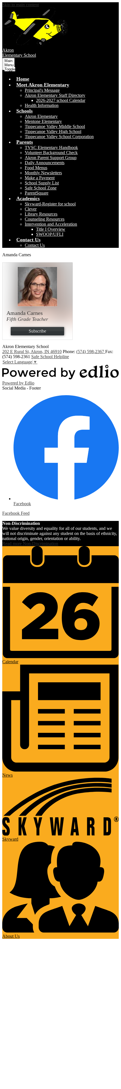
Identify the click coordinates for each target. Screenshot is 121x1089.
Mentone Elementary (43, 121)
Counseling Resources (44, 219)
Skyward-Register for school (50, 204)
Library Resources (41, 214)
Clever (31, 209)
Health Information (42, 105)
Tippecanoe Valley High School (53, 131)
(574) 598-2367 (90, 351)
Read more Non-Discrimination (30, 543)
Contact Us (35, 245)
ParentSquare (36, 193)
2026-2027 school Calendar (60, 100)
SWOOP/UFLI (49, 234)
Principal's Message (42, 90)
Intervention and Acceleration (51, 224)
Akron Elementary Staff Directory (55, 95)
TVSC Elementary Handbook (51, 147)
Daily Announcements (44, 162)
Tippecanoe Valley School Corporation (59, 136)
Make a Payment (40, 177)
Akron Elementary (41, 116)
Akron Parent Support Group (51, 157)
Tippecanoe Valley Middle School (55, 126)
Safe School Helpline (50, 356)
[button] (43, 85)
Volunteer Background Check (51, 152)
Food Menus (36, 167)
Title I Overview (50, 229)
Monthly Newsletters (43, 172)
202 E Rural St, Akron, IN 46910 (32, 351)
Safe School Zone (41, 188)
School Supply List (42, 182)
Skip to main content (20, 4)
